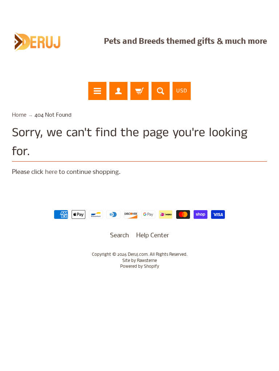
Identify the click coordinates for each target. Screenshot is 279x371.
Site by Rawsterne (139, 261)
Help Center (152, 235)
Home (19, 115)
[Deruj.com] (42, 42)
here (51, 172)
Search (119, 235)
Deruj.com (137, 255)
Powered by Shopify (139, 266)
